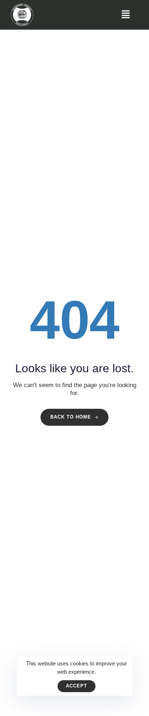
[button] (125, 15)
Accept (76, 686)
